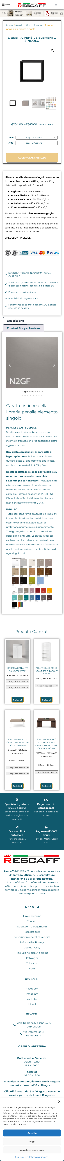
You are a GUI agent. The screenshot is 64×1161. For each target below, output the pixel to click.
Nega (32, 1141)
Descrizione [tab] (15, 320)
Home (9, 25)
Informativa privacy (38, 1157)
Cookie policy (21, 1157)
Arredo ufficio (23, 25)
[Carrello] (56, 5)
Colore (11, 137)
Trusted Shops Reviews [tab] (24, 328)
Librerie (37, 25)
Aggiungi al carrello (32, 157)
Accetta (32, 1133)
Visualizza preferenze (32, 1149)
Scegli (17, 699)
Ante (11, 143)
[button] (59, 1101)
